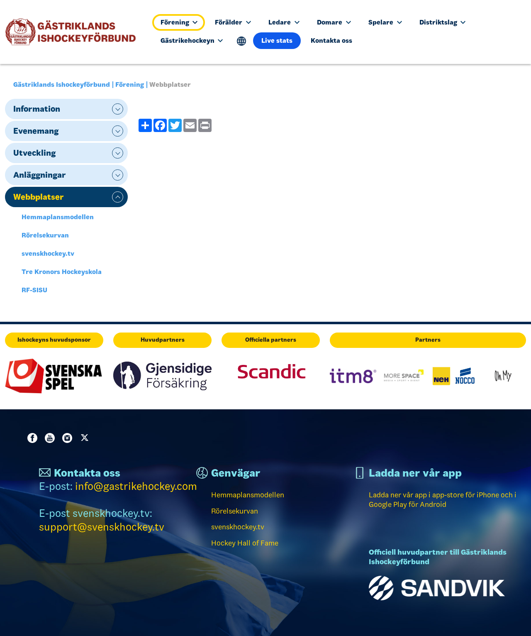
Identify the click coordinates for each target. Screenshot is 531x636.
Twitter (86, 438)
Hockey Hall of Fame (244, 543)
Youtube (51, 438)
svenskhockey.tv (48, 253)
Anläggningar (39, 175)
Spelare (381, 22)
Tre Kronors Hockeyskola (62, 272)
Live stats (276, 40)
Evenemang (35, 131)
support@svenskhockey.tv (101, 527)
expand (117, 109)
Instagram (69, 438)
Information (36, 109)
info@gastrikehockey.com (136, 486)
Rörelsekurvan (45, 235)
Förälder (229, 22)
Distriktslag (439, 22)
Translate (241, 41)
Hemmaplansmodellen (58, 217)
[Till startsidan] (74, 32)
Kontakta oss (331, 40)
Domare (330, 22)
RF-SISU (34, 290)
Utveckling (34, 153)
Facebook (34, 438)
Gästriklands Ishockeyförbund (61, 84)
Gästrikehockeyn (188, 40)
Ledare (280, 22)
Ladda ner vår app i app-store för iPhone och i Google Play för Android (442, 499)
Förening (176, 22)
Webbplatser (38, 197)
